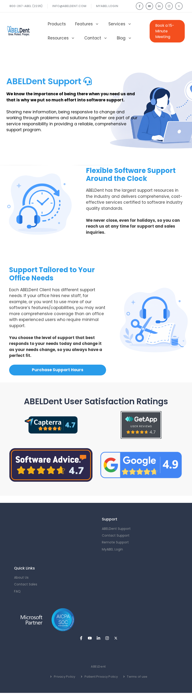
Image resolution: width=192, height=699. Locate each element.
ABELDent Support (116, 528)
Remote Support (115, 542)
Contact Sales (25, 584)
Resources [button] (58, 38)
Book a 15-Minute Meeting (164, 31)
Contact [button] (92, 38)
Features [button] (84, 24)
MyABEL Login (107, 6)
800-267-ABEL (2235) (26, 6)
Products (57, 24)
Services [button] (116, 24)
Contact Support (115, 535)
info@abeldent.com (69, 6)
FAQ (17, 591)
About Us (21, 577)
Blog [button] (121, 38)
